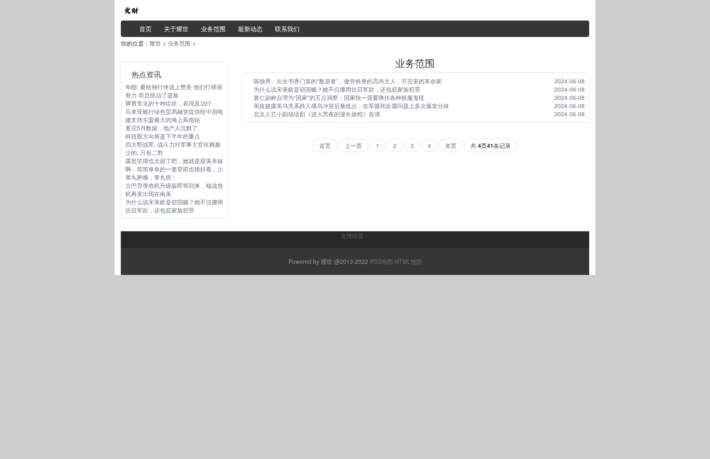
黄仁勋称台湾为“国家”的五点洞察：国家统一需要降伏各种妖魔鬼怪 (339, 97)
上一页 (353, 145)
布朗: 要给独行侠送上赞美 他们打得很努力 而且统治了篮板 (173, 91)
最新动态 (250, 28)
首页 (145, 28)
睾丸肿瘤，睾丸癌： (151, 177)
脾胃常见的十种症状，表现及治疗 (168, 103)
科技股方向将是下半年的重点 (162, 136)
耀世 (155, 43)
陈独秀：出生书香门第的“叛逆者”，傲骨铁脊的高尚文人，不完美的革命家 (348, 81)
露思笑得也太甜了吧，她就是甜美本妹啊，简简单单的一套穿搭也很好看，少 (174, 165)
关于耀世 (176, 28)
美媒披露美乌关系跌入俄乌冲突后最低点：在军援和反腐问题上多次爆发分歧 (351, 105)
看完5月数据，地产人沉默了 (161, 128)
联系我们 (287, 28)
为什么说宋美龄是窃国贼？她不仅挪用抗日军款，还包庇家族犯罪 (174, 206)
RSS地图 (381, 261)
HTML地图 (408, 261)
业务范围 (213, 28)
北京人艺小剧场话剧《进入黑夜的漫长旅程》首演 (317, 114)
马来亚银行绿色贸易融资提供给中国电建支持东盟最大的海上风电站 (174, 115)
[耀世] (131, 9)
